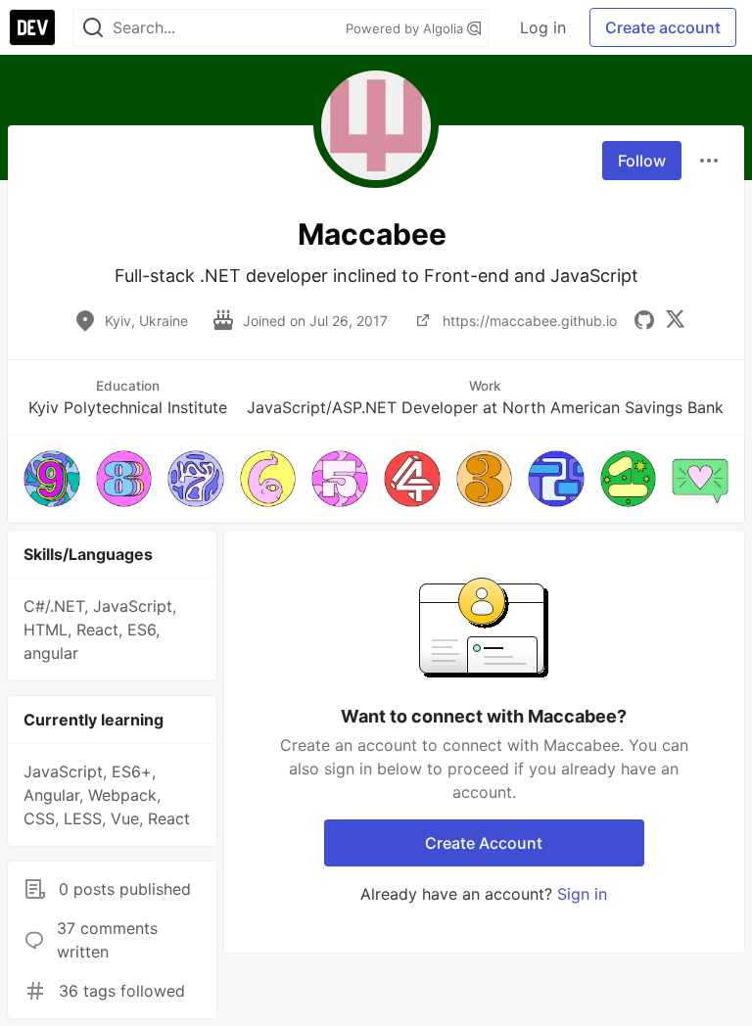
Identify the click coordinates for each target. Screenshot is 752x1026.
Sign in (582, 894)
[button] (52, 478)
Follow (642, 160)
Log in (543, 27)
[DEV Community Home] (32, 27)
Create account (663, 27)
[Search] (93, 28)
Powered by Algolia (406, 28)
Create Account (483, 843)
